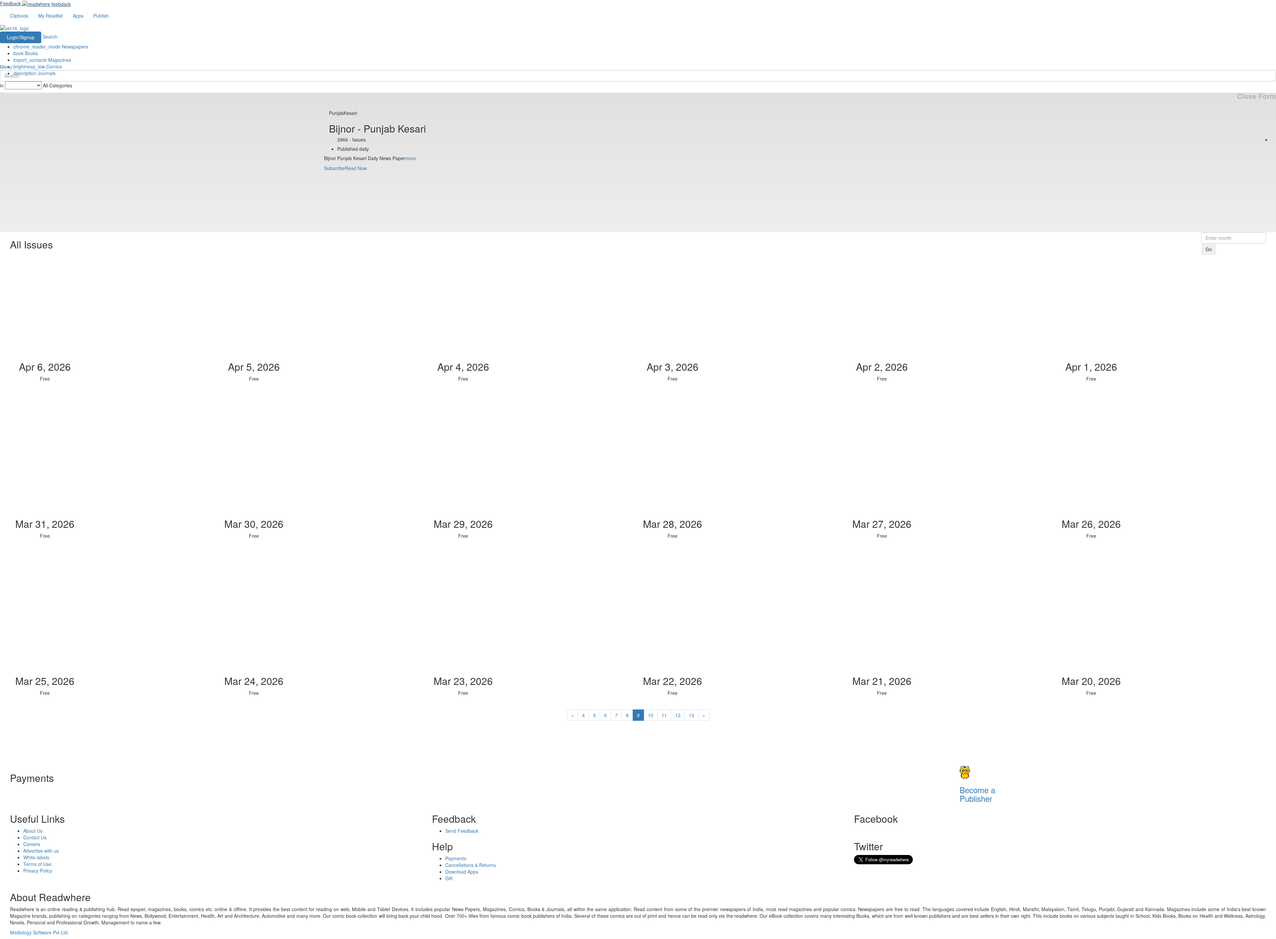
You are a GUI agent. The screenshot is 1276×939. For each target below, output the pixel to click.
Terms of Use (37, 864)
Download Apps (461, 871)
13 (691, 715)
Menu (6, 66)
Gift (449, 878)
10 (650, 715)
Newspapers (50, 46)
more (410, 158)
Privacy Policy (37, 870)
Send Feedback (461, 830)
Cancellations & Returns (470, 865)
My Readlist (50, 15)
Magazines (42, 59)
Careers (31, 844)
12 (678, 715)
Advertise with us (41, 850)
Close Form (1256, 96)
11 (664, 715)
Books (25, 53)
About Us (33, 830)
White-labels (36, 857)
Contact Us (35, 837)
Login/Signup (21, 37)
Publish (101, 15)
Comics (37, 66)
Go (1209, 249)
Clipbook (19, 15)
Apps (78, 15)
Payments (455, 858)
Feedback (10, 3)
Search (50, 36)
